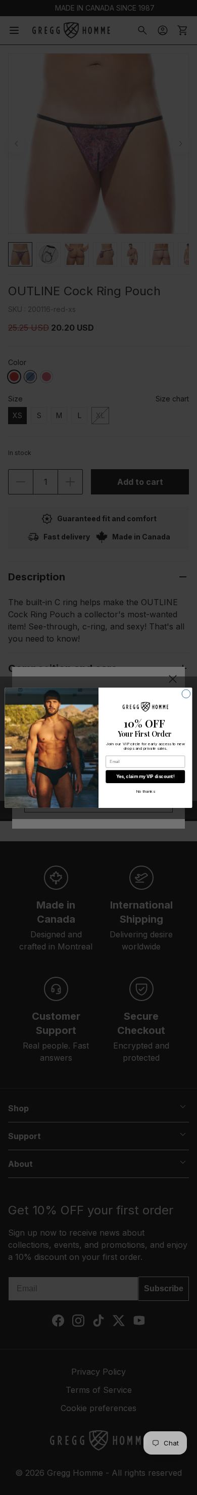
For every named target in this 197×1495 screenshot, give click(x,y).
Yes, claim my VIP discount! (145, 776)
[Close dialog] (186, 693)
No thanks (145, 791)
